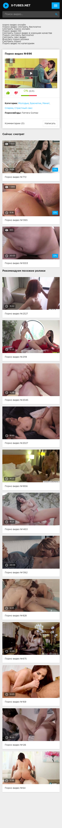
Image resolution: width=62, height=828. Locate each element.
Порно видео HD (11, 31)
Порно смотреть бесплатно (18, 35)
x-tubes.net (21, 5)
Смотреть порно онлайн (16, 29)
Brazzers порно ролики (15, 39)
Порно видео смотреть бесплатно (21, 27)
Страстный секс (23, 108)
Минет (46, 103)
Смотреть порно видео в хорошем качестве (27, 33)
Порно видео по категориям (18, 44)
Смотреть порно (11, 41)
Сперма (9, 108)
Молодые (23, 103)
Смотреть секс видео (14, 37)
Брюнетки (35, 103)
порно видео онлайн (14, 25)
